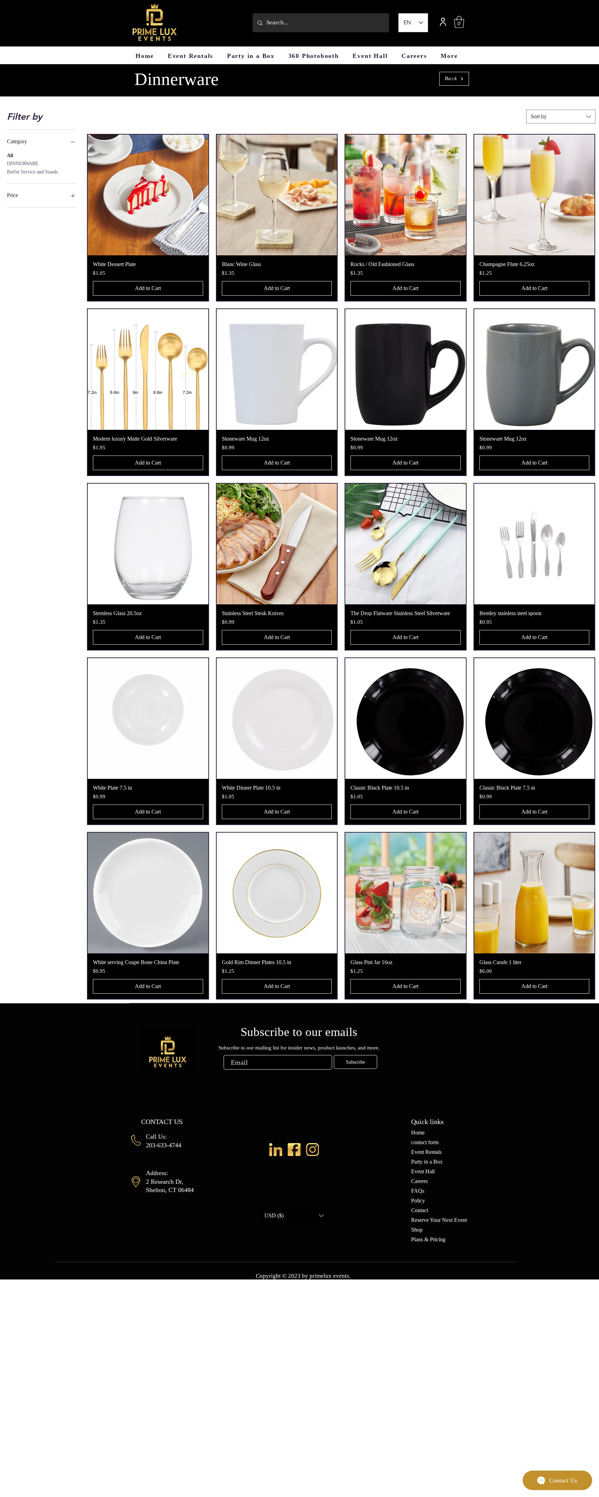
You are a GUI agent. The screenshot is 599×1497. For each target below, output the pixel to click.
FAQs (417, 1191)
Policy (418, 1200)
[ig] (312, 1149)
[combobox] (561, 117)
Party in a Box (427, 1162)
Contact (419, 1210)
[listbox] (294, 1215)
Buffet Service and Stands (32, 172)
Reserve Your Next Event (439, 1220)
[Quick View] (148, 195)
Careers (419, 1181)
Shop (417, 1230)
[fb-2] (294, 1149)
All (10, 155)
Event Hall (423, 1171)
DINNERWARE (22, 163)
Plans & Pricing (428, 1239)
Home (418, 1132)
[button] (459, 22)
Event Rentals (426, 1152)
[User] (443, 21)
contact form (425, 1142)
